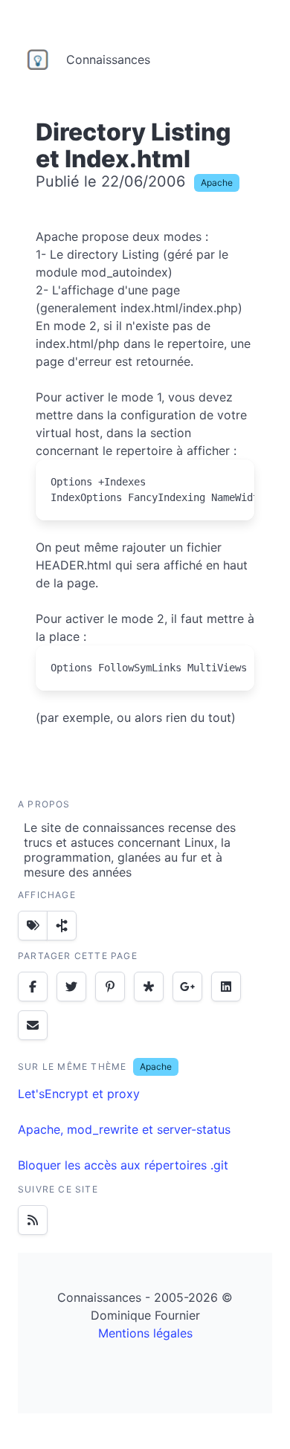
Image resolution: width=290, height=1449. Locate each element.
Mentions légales (145, 1333)
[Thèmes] (33, 925)
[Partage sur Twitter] (71, 986)
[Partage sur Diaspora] (149, 986)
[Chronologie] (62, 925)
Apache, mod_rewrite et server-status (124, 1129)
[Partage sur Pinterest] (110, 986)
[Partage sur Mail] (33, 1025)
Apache (217, 182)
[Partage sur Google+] (187, 986)
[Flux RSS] (33, 1220)
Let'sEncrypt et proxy (79, 1093)
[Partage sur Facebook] (33, 986)
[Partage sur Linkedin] (226, 986)
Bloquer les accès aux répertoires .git (123, 1165)
